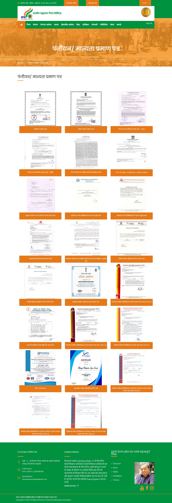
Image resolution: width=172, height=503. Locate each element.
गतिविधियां (104, 24)
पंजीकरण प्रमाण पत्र (40, 129)
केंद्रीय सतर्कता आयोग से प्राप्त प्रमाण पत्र (86, 302)
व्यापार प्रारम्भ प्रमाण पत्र (86, 129)
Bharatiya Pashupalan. (63, 500)
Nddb (115, 471)
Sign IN (149, 23)
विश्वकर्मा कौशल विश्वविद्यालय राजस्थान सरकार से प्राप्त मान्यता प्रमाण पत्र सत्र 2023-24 (131, 389)
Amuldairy (117, 476)
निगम (28, 24)
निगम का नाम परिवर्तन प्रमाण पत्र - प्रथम (132, 129)
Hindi (146, 4)
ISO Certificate (40, 388)
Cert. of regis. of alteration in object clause (132, 172)
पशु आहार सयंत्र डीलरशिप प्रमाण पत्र (86, 388)
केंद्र (78, 24)
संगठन (35, 24)
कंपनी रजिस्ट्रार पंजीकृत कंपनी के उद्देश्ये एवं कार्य (86, 172)
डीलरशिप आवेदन (67, 24)
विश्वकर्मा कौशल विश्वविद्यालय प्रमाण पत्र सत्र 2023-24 (131, 345)
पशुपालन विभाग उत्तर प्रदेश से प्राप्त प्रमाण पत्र (40, 215)
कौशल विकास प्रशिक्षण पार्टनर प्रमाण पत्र (132, 259)
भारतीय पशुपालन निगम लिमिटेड (47, 13)
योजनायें (94, 24)
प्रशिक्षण (85, 24)
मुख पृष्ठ (21, 63)
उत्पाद (56, 24)
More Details (70, 486)
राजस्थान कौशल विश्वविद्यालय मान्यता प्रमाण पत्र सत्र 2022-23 (132, 302)
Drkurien (117, 463)
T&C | (18, 497)
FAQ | (51, 497)
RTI (55, 497)
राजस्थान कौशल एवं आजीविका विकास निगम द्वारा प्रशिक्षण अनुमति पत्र (86, 260)
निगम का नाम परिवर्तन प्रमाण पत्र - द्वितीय (40, 172)
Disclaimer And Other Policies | (35, 497)
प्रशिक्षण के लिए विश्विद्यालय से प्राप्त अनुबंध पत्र (86, 215)
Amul (115, 467)
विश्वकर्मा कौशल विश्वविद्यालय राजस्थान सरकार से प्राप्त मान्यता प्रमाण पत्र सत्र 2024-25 (40, 432)
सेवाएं (112, 24)
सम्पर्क (119, 24)
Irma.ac (116, 480)
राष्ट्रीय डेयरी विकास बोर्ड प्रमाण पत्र (40, 259)
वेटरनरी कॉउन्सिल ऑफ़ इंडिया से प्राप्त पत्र (40, 345)
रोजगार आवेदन (45, 24)
